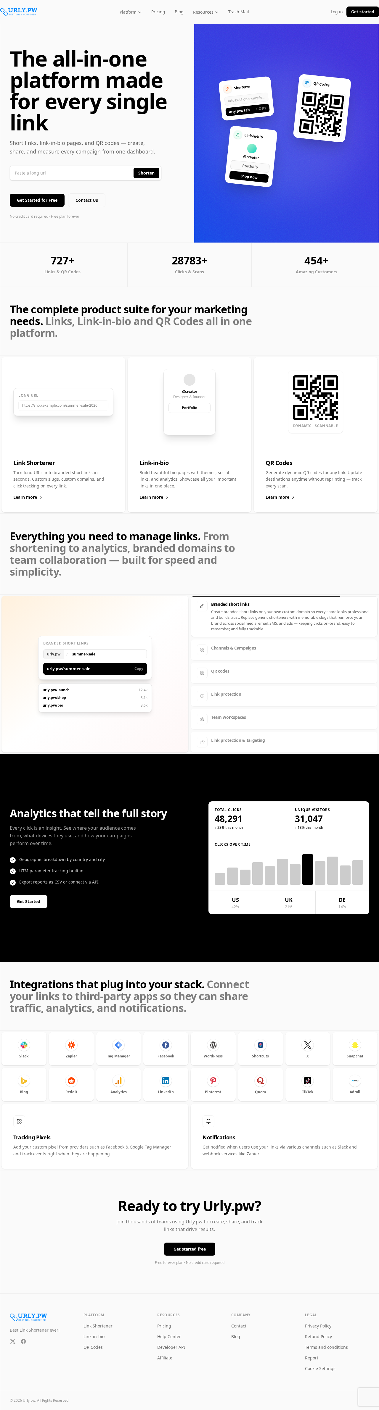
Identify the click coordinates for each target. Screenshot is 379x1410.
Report (311, 1352)
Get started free (190, 1243)
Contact (238, 1320)
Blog (179, 11)
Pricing (158, 11)
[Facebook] (23, 1336)
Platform (128, 12)
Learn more (25, 497)
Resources (203, 12)
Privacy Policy (318, 1320)
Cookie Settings (320, 1363)
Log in (337, 11)
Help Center (169, 1331)
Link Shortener (98, 1320)
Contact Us (87, 200)
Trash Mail (238, 11)
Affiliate (164, 1352)
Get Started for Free (37, 200)
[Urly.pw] (19, 12)
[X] (13, 1336)
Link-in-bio (94, 1331)
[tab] (284, 606)
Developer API (171, 1342)
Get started (362, 11)
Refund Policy (318, 1331)
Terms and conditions (326, 1342)
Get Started (28, 896)
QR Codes (93, 1342)
